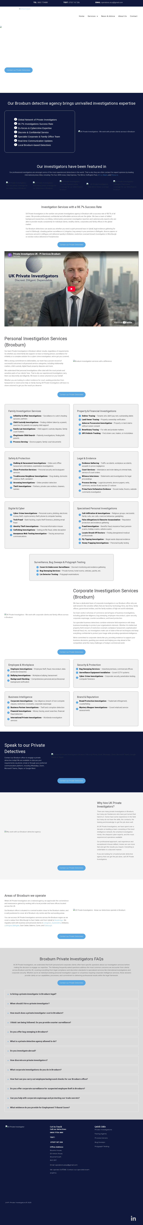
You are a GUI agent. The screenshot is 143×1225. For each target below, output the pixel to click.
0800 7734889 (42, 2)
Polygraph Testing (102, 1146)
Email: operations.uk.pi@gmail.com (64, 1165)
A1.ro (100, 175)
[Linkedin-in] (133, 1218)
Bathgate (16, 926)
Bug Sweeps (100, 1142)
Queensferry (56, 923)
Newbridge (59, 920)
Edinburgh (48, 926)
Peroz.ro (114, 175)
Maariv (105, 175)
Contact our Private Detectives (18, 70)
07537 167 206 (74, 2)
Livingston (47, 923)
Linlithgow (8, 926)
